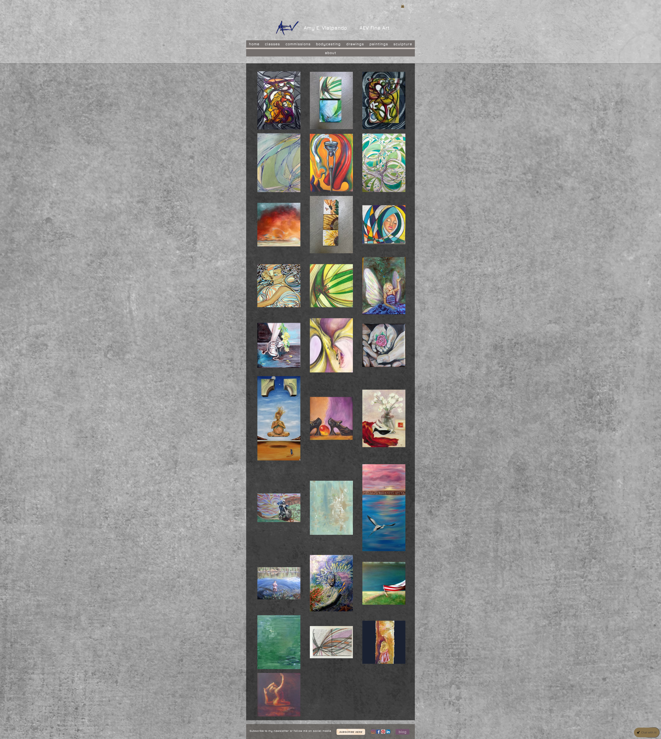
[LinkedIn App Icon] (388, 732)
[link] (402, 6)
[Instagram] (373, 732)
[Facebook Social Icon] (378, 732)
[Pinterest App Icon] (383, 732)
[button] (351, 732)
